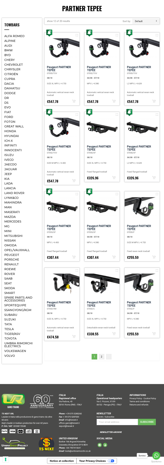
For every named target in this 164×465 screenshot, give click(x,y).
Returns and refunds (139, 404)
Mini (8, 231)
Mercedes (12, 221)
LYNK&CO (11, 197)
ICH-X (8, 140)
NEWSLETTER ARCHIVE (111, 432)
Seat (8, 283)
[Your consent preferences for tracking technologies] (6, 459)
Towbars (12, 25)
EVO (7, 107)
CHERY (9, 60)
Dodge (10, 93)
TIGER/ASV (12, 333)
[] (109, 356)
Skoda (9, 288)
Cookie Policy (150, 398)
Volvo (9, 355)
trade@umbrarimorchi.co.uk (78, 451)
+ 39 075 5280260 (74, 413)
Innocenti (13, 150)
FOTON (9, 121)
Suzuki (10, 319)
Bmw (8, 50)
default (139, 21)
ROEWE (10, 269)
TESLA (9, 329)
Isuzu (9, 155)
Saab (8, 278)
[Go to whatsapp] (156, 456)
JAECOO (10, 164)
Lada (8, 183)
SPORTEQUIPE (15, 305)
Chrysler (12, 69)
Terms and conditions (140, 401)
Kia (6, 178)
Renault (11, 264)
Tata (8, 324)
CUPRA (9, 79)
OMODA (10, 245)
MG (6, 226)
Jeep (8, 174)
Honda (10, 131)
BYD (7, 55)
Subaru (10, 314)
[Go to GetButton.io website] (156, 462)
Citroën (11, 74)
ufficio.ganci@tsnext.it (69, 423)
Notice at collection (62, 460)
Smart (9, 293)
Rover (9, 274)
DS (6, 102)
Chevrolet (13, 64)
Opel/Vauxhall (17, 250)
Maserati (12, 212)
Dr (6, 98)
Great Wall (14, 126)
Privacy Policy (136, 398)
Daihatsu (12, 88)
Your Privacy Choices (92, 460)
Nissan (10, 240)
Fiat (7, 112)
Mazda (10, 216)
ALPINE (10, 40)
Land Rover (14, 193)
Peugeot (11, 255)
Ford (8, 117)
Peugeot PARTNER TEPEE (59, 68)
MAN (8, 207)
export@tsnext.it (66, 426)
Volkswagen (15, 351)
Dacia (9, 83)
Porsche (11, 259)
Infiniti (10, 145)
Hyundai (11, 136)
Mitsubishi (13, 235)
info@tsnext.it (71, 420)
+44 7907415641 (73, 448)
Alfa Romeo (14, 36)
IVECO (9, 159)
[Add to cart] (73, 101)
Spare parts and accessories (18, 299)
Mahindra (13, 202)
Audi (8, 45)
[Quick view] (77, 35)
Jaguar (10, 169)
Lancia (10, 188)
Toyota (10, 338)
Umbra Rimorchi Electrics (18, 345)
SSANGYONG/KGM (17, 310)
